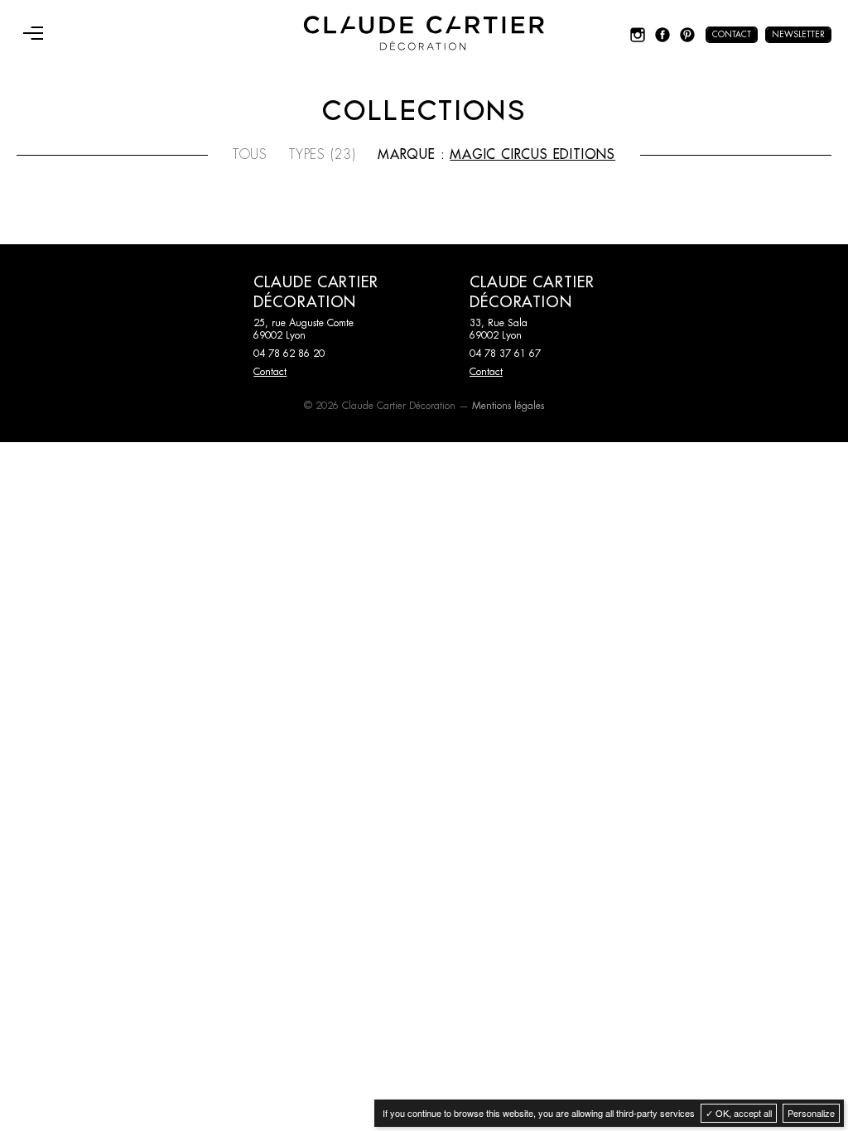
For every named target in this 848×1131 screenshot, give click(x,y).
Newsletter (798, 35)
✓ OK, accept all (739, 1112)
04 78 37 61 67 (505, 354)
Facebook (662, 35)
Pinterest (687, 35)
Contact (731, 35)
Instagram (637, 35)
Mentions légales (508, 406)
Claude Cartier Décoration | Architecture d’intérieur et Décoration (424, 33)
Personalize (811, 1112)
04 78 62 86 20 (289, 354)
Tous (250, 154)
